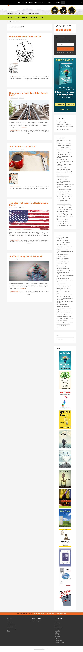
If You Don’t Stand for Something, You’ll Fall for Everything (65, 157)
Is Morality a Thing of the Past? (63, 175)
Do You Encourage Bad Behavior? (63, 147)
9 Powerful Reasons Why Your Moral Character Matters (64, 141)
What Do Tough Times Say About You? (64, 209)
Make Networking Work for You (63, 306)
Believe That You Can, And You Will (63, 198)
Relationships (58, 621)
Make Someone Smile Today (62, 122)
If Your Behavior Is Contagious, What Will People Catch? (64, 165)
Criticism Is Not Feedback (62, 320)
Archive (8, 621)
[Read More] (23, 127)
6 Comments (21, 149)
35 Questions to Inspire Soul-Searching (64, 171)
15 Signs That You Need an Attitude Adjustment (63, 273)
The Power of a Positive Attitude (63, 200)
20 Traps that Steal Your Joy (62, 202)
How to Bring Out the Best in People (63, 193)
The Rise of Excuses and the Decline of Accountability (64, 308)
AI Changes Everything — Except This (64, 285)
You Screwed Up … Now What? (63, 261)
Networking (57, 623)
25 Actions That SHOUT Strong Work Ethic (65, 270)
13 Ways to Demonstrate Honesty (63, 296)
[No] (81, 2)
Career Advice (58, 634)
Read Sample (70, 104)
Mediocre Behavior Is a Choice (62, 258)
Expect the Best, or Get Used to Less (64, 247)
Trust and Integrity (59, 627)
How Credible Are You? (61, 266)
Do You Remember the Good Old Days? (64, 152)
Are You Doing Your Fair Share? (63, 223)
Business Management (60, 642)
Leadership (57, 630)
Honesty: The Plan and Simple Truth (64, 149)
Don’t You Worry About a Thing (63, 191)
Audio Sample (60, 104)
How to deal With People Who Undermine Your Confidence (65, 299)
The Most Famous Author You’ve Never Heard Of (64, 226)
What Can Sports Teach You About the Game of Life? (64, 173)
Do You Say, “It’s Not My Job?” (62, 260)
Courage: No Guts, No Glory (62, 249)
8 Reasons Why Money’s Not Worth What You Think (65, 302)
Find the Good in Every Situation (63, 268)
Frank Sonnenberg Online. (39, 648)
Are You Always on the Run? (22, 146)
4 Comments (21, 97)
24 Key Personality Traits (36, 621)
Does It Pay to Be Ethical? (62, 283)
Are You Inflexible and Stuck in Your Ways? (65, 313)
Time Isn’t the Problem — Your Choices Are (65, 194)
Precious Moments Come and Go (25, 36)
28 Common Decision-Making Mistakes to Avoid (65, 292)
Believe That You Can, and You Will (63, 242)
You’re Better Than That (61, 121)
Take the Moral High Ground (62, 240)
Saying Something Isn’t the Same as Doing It (65, 127)
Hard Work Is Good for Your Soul (63, 278)
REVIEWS (62, 109)
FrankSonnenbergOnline (15, 77)
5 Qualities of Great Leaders (62, 314)
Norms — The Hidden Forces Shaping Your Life (65, 252)
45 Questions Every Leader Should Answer (65, 311)
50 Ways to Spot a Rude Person (63, 159)
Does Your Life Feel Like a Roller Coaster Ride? (28, 94)
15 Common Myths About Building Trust (64, 196)
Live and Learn (10, 627)
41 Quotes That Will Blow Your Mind (63, 154)
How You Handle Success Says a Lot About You (65, 280)
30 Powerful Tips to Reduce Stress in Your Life (65, 217)
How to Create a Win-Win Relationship (64, 286)
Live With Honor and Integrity (62, 177)
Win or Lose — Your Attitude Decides (64, 145)
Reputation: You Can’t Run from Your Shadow (64, 326)
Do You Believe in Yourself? (62, 244)
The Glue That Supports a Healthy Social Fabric (28, 203)
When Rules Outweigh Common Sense (64, 294)
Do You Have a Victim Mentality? (63, 221)
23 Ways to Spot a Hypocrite (62, 151)
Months (8, 630)
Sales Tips (57, 638)
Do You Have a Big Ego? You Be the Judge (65, 322)
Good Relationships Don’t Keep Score (64, 143)
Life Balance (57, 636)
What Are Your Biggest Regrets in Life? (64, 213)
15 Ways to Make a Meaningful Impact (64, 129)
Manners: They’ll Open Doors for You (64, 124)
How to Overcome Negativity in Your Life (64, 205)
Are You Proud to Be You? (62, 179)
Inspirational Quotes (11, 629)
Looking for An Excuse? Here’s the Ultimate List (65, 264)
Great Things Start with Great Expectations (65, 246)
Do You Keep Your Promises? (62, 211)
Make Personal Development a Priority (64, 316)
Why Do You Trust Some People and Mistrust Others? (64, 182)
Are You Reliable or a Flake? (62, 254)
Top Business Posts (11, 625)
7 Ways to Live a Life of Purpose (63, 219)
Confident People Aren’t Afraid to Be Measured (64, 289)
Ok (63, 2)
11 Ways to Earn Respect (61, 256)
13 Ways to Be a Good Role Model (63, 169)
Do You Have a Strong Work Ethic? (63, 323)
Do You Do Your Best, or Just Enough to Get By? (65, 276)
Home (8, 21)
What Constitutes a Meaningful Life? (64, 203)
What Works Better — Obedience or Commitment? (63, 238)
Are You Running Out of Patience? (25, 256)
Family (56, 625)
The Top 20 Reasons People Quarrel (64, 189)
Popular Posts (10, 623)
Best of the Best (58, 640)
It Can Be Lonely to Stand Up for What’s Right (64, 187)
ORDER (68, 109)
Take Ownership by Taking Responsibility (64, 214)
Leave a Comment (22, 39)
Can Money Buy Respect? (62, 304)
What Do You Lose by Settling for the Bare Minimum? (65, 162)
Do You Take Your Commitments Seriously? (65, 318)
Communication (58, 629)
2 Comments (21, 207)
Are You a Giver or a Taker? (62, 167)
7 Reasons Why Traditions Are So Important (65, 184)
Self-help (57, 632)
